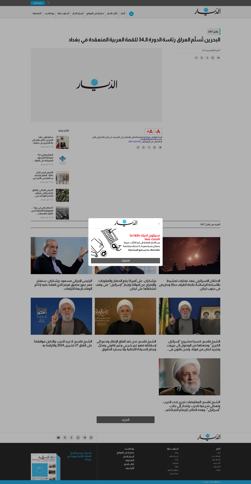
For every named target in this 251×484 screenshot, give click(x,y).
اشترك (126, 260)
